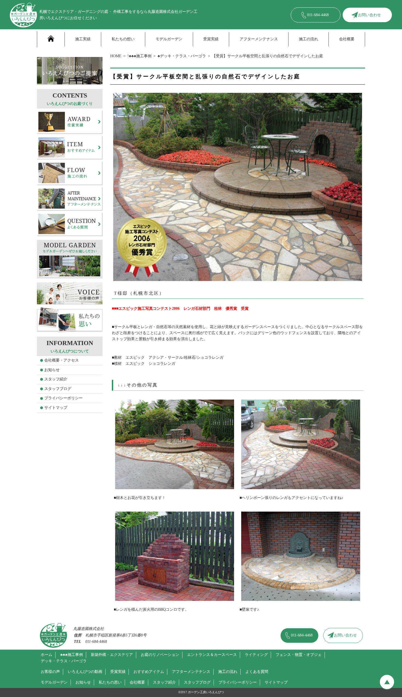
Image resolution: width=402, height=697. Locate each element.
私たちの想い (123, 39)
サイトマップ (55, 408)
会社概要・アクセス (61, 360)
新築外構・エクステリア (112, 655)
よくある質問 (256, 672)
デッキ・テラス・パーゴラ (64, 661)
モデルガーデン (169, 39)
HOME (115, 56)
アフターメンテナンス (259, 39)
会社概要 (346, 39)
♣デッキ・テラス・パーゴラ (182, 56)
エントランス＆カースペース (212, 655)
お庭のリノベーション (160, 655)
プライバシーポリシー (63, 398)
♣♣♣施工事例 (71, 655)
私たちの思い (110, 682)
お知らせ (52, 370)
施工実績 (83, 39)
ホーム (46, 655)
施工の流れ (308, 39)
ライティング (256, 655)
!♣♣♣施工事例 (139, 56)
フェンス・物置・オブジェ (299, 655)
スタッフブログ (57, 389)
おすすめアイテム (148, 672)
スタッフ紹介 (55, 379)
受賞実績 (211, 39)
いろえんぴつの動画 (85, 672)
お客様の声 (50, 672)
